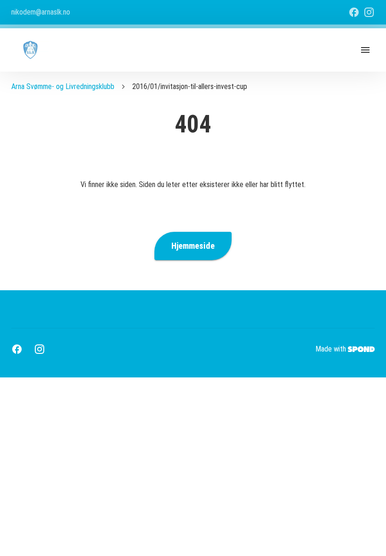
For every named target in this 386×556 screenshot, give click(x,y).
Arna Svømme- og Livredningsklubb (62, 86)
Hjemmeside (193, 246)
